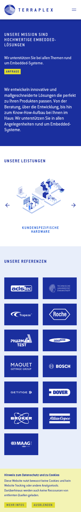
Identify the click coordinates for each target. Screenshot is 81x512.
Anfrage (12, 71)
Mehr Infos (15, 505)
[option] (40, 206)
